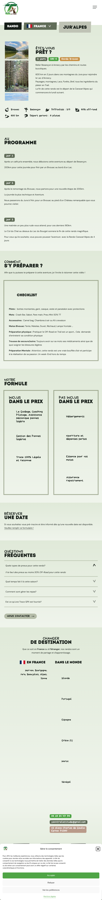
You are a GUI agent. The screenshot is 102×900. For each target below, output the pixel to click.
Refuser (51, 883)
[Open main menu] (95, 6)
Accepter (51, 875)
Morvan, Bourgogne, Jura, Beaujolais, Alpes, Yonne (33, 674)
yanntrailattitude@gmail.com (68, 822)
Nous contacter (18, 616)
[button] (98, 849)
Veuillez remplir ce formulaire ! (19, 528)
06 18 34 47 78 (60, 816)
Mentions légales (49, 896)
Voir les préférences (51, 890)
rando (12, 26)
